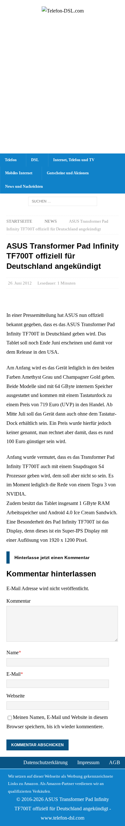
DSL (35, 160)
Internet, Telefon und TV (74, 160)
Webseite (15, 695)
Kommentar (18, 601)
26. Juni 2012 (20, 283)
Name (12, 652)
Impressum (88, 762)
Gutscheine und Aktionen (68, 173)
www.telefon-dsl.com (62, 818)
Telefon (11, 160)
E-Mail (13, 674)
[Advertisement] (62, 87)
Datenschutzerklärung (45, 762)
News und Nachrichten (24, 186)
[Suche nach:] (62, 201)
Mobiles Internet (18, 173)
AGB (114, 762)
